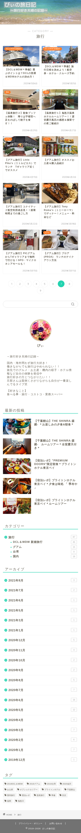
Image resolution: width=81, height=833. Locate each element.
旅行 (41, 537)
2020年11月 (41, 650)
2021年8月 (41, 580)
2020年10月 (41, 660)
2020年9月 (41, 670)
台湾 (44, 551)
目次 (64, 795)
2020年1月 (41, 750)
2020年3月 (41, 730)
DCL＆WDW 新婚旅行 (44, 541)
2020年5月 (41, 710)
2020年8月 (41, 680)
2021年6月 (41, 600)
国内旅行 (11, 795)
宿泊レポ (26, 795)
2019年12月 (41, 759)
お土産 (10, 789)
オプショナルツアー (29, 789)
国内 (44, 556)
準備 (53, 795)
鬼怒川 (21, 801)
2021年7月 (41, 590)
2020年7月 (41, 690)
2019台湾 (51, 784)
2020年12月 (41, 640)
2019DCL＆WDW (15, 784)
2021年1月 (41, 630)
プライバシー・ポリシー (30, 823)
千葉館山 (71, 789)
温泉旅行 (40, 795)
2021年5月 (41, 610)
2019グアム (34, 784)
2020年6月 (41, 700)
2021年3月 (41, 620)
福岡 (9, 801)
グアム (44, 546)
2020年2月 (41, 740)
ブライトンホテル (52, 789)
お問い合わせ (55, 823)
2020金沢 (67, 784)
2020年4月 (41, 720)
